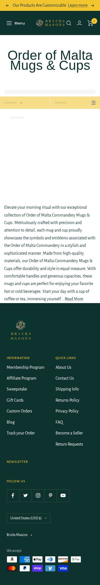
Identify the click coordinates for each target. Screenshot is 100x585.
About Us (63, 367)
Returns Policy (67, 400)
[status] (25, 103)
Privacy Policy (67, 411)
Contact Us (65, 378)
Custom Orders (19, 411)
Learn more (78, 5)
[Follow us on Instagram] (38, 495)
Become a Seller (69, 433)
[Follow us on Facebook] (13, 495)
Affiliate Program (21, 378)
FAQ (59, 422)
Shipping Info (67, 389)
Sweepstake (17, 389)
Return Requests (69, 444)
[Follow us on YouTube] (63, 495)
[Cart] (90, 23)
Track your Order (21, 433)
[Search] (68, 23)
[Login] (79, 23)
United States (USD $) (26, 518)
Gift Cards (15, 400)
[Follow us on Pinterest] (50, 495)
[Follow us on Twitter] (25, 495)
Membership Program (25, 367)
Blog (11, 422)
